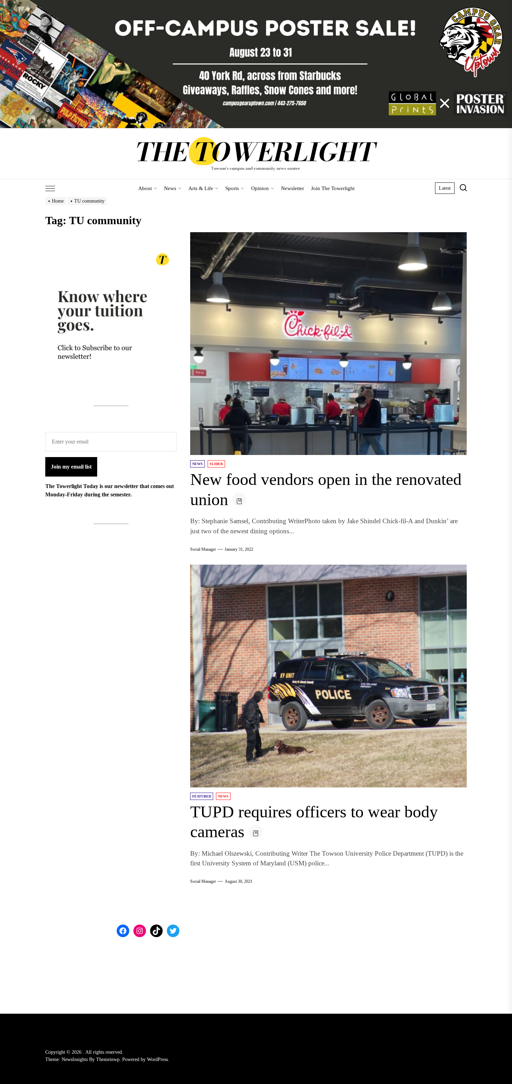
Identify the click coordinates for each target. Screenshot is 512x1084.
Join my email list (71, 467)
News (170, 188)
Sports (232, 188)
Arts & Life (200, 188)
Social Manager (203, 549)
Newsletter (292, 188)
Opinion (260, 188)
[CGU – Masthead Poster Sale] (256, 4)
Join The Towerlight (333, 188)
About (145, 188)
